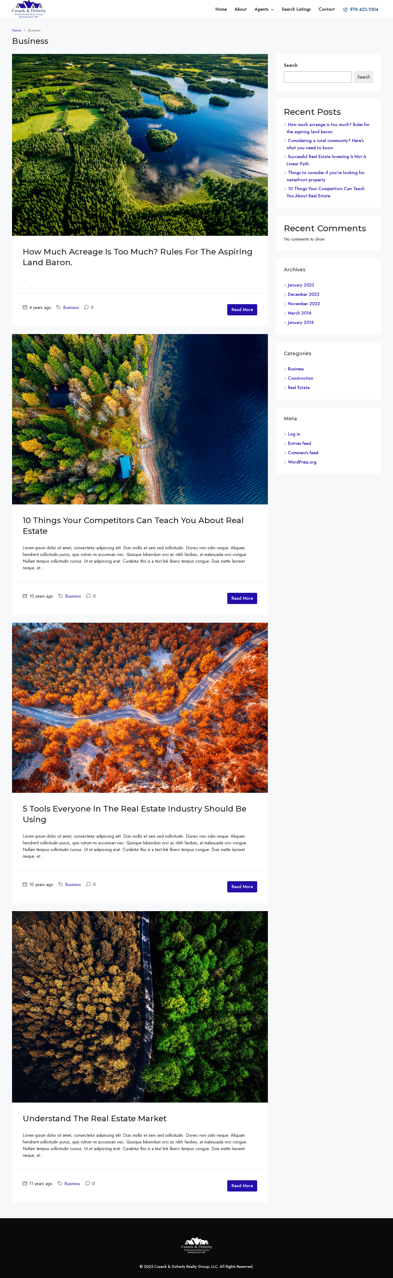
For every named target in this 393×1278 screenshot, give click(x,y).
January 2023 (301, 285)
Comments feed (303, 453)
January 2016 (301, 322)
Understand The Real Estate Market (95, 1118)
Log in (294, 434)
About (241, 9)
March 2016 (299, 313)
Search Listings (296, 9)
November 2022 (304, 304)
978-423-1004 (363, 9)
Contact (327, 9)
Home (221, 9)
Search (291, 65)
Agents (261, 9)
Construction (300, 378)
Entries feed (299, 443)
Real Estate (299, 388)
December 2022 (303, 294)
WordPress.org (302, 462)
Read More (242, 310)
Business (71, 307)
